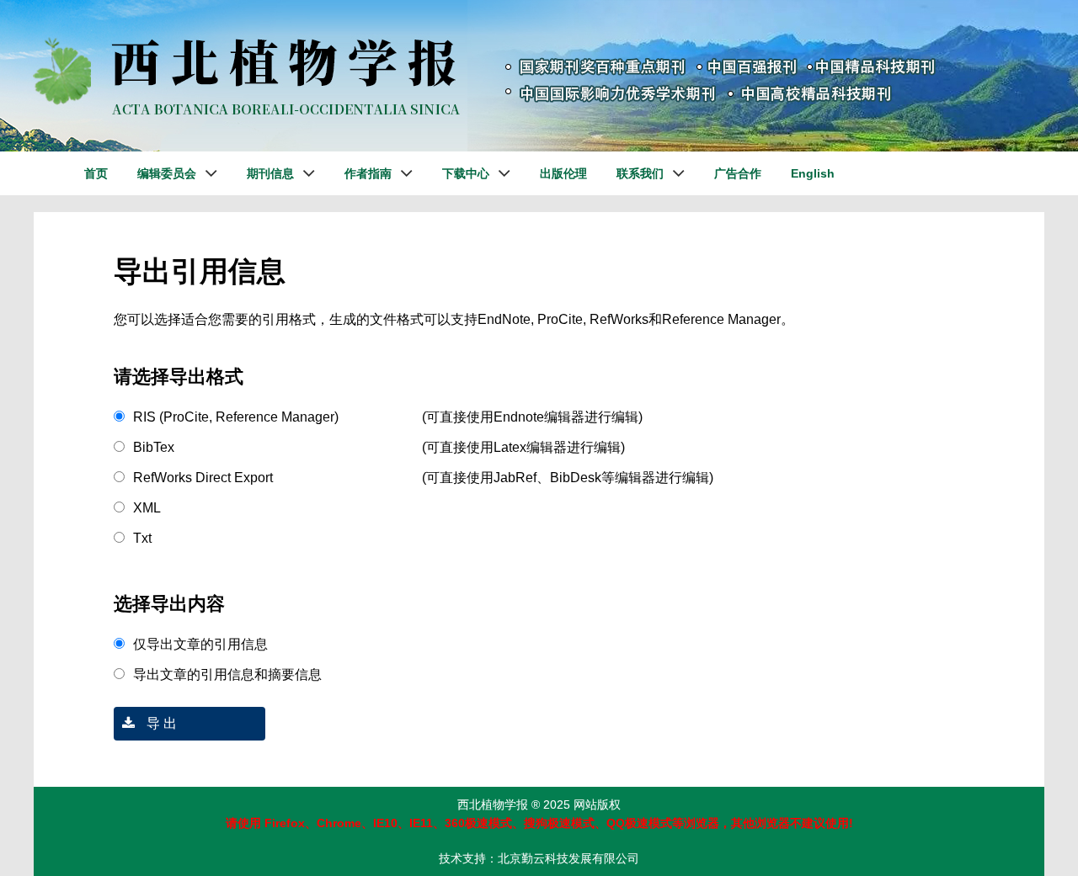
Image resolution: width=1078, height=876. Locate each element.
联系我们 (640, 173)
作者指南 (368, 173)
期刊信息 (270, 173)
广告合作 (737, 173)
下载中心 (465, 173)
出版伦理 (563, 173)
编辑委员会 (166, 173)
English (813, 173)
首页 (96, 173)
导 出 (160, 723)
